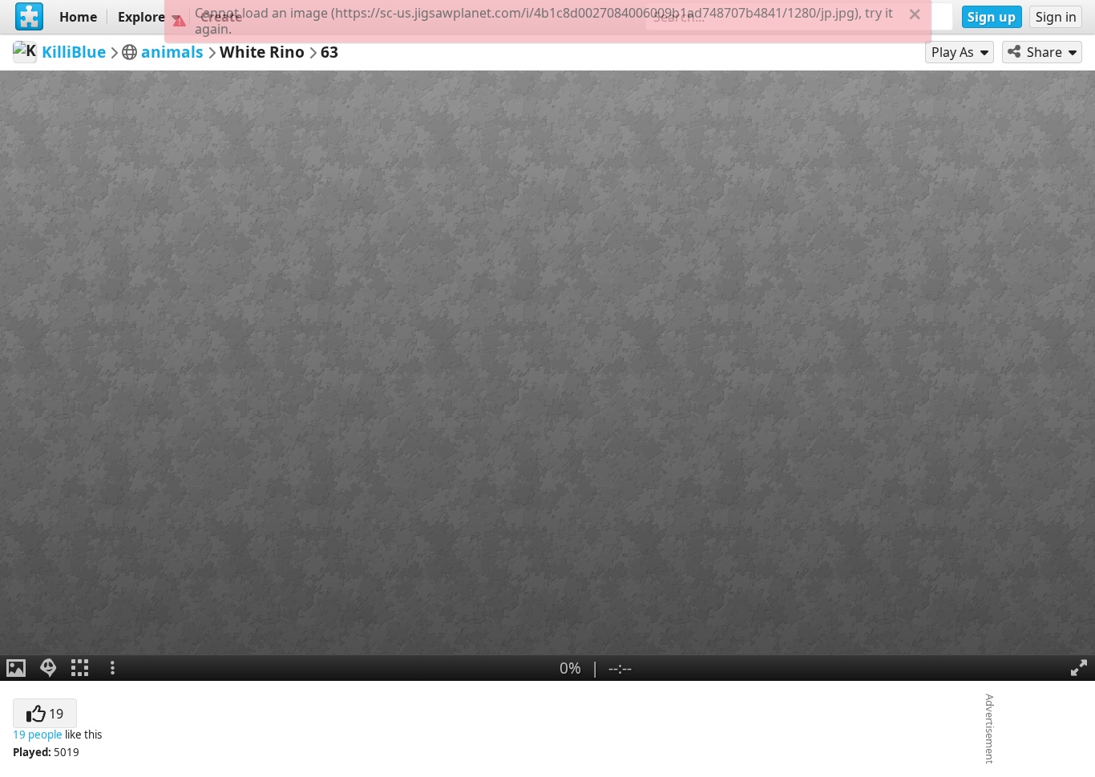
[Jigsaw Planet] (29, 17)
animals (172, 51)
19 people (38, 734)
